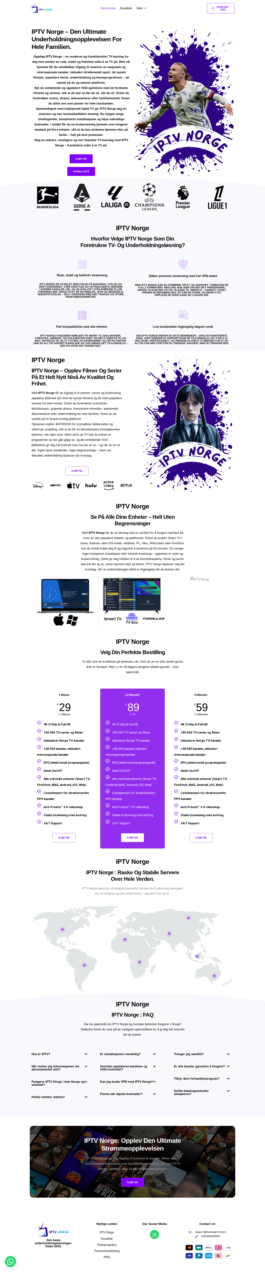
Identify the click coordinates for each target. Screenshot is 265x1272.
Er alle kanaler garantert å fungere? (199, 1066)
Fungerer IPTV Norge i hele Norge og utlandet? (58, 1083)
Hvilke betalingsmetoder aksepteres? (191, 1092)
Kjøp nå (132, 837)
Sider (139, 8)
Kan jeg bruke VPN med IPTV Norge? (126, 1081)
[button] (61, 1055)
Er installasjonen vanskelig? (120, 1054)
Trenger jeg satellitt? (189, 1054)
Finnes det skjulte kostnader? (121, 1094)
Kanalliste (126, 8)
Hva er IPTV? (41, 1054)
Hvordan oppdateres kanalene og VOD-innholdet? (123, 1068)
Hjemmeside (108, 8)
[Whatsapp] (154, 1234)
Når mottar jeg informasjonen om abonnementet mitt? (55, 1068)
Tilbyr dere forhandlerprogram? (196, 1078)
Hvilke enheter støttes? (48, 1097)
